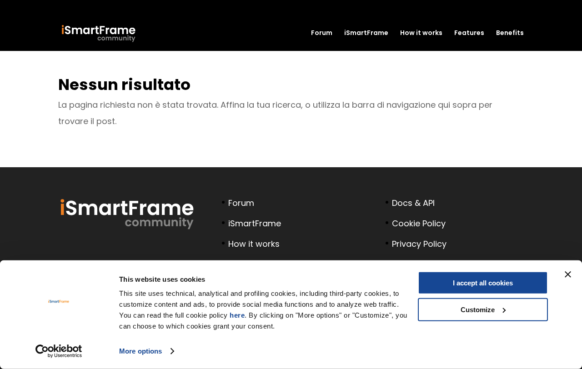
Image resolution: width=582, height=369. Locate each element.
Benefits (510, 33)
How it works (421, 33)
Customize (478, 309)
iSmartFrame (366, 33)
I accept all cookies (483, 283)
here (237, 315)
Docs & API (413, 203)
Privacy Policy (419, 243)
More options (140, 351)
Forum (321, 33)
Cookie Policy (419, 223)
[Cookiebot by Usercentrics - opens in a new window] (59, 351)
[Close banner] (568, 274)
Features (469, 33)
